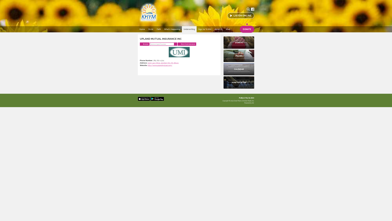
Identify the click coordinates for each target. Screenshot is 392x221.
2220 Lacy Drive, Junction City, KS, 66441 (163, 63)
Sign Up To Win (204, 29)
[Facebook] (252, 10)
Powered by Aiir (249, 103)
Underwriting (189, 29)
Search (175, 44)
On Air (150, 29)
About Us (219, 29)
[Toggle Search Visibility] (248, 9)
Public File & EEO (246, 98)
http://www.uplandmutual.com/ (160, 65)
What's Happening (172, 29)
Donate (247, 29)
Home (142, 29)
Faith (159, 29)
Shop (228, 29)
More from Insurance (188, 44)
